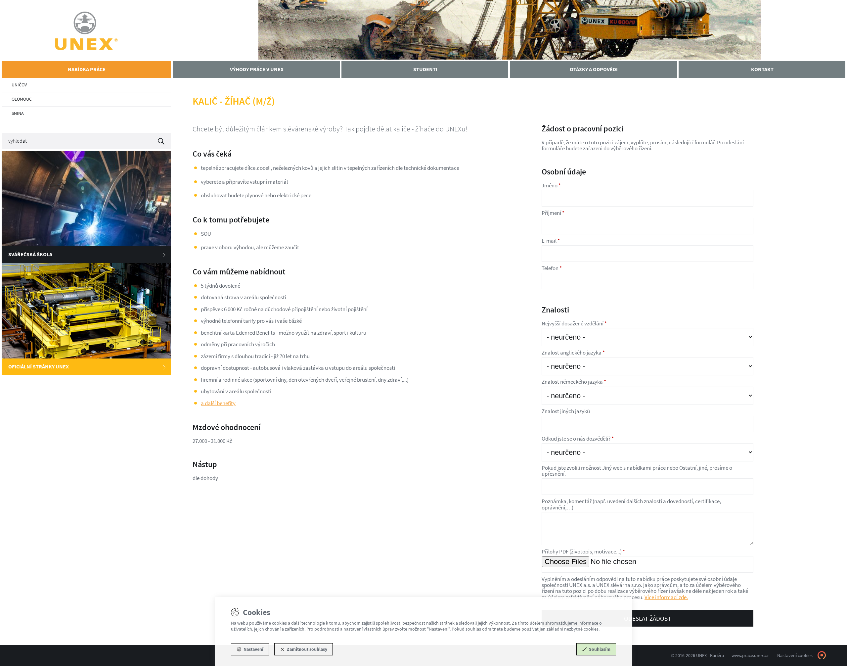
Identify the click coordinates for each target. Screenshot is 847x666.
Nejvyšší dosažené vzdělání (574, 323)
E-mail (551, 241)
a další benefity (218, 403)
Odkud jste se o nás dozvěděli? (578, 439)
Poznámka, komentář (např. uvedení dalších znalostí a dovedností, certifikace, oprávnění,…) (631, 504)
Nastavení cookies (795, 655)
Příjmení (553, 213)
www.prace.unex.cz (750, 655)
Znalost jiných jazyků (566, 411)
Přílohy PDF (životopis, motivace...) (583, 551)
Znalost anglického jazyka (573, 353)
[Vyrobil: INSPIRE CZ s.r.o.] (822, 655)
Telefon (552, 268)
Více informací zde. (666, 597)
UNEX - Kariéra (86, 31)
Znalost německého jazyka (574, 382)
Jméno (551, 185)
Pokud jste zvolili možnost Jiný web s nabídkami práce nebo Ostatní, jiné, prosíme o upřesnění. (637, 471)
